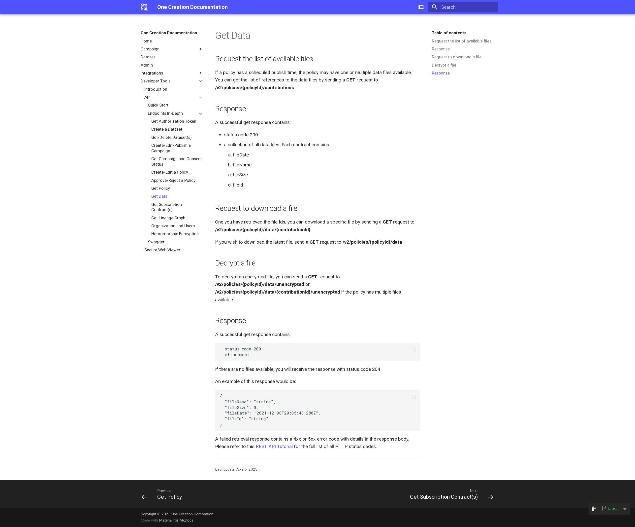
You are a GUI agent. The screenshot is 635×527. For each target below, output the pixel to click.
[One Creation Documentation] (144, 7)
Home (146, 40)
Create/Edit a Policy (169, 172)
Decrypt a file (444, 65)
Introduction (155, 89)
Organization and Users (173, 225)
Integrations (152, 73)
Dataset (148, 56)
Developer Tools (155, 80)
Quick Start (158, 105)
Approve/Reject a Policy (173, 180)
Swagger (156, 241)
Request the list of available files (461, 40)
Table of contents (449, 32)
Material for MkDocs (176, 520)
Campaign (150, 48)
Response (441, 48)
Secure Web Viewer (162, 249)
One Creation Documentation (169, 32)
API (147, 97)
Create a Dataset (166, 129)
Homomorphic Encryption (175, 233)
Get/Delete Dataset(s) (171, 137)
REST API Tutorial (274, 446)
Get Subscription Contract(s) (166, 207)
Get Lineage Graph (168, 217)
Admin (147, 65)
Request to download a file (456, 56)
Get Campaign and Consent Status (176, 161)
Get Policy (160, 188)
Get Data (159, 196)
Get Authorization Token (173, 121)
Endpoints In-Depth (165, 113)
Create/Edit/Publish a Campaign (171, 148)
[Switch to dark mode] (421, 7)
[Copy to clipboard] (413, 349)
